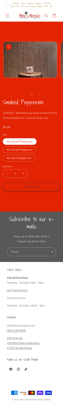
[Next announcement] (56, 5)
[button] (7, 16)
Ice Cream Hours (17, 290)
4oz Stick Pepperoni (19, 158)
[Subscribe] (52, 251)
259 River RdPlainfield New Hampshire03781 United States (23, 343)
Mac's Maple (26, 399)
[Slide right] (39, 95)
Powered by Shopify (41, 399)
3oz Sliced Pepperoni (20, 141)
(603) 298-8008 (16, 330)
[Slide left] (23, 95)
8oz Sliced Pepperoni (20, 149)
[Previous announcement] (6, 5)
